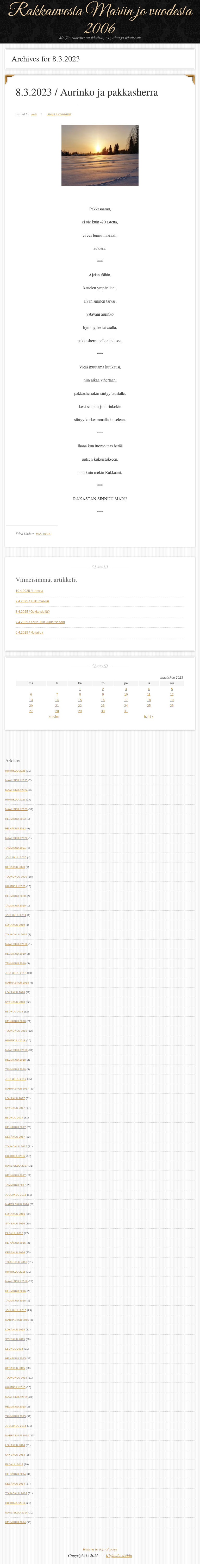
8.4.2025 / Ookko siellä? (33, 612)
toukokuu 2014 (16, 1493)
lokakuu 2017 (15, 1098)
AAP (34, 114)
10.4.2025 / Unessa (29, 591)
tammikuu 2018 (15, 1069)
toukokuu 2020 (16, 876)
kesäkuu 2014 (15, 1483)
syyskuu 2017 (15, 1107)
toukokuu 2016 (16, 1262)
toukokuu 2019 (16, 934)
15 (80, 700)
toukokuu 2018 (16, 1030)
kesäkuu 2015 (15, 1368)
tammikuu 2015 (15, 1416)
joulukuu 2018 (15, 973)
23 (103, 706)
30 (103, 711)
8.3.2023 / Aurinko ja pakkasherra (87, 91)
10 (126, 694)
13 (31, 700)
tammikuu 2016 (15, 1300)
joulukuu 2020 (15, 857)
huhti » (149, 716)
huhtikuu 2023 (15, 799)
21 (57, 706)
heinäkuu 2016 (15, 1242)
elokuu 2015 (14, 1348)
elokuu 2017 (14, 1117)
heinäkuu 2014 (15, 1474)
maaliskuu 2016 (16, 1281)
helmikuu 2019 (15, 953)
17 (126, 700)
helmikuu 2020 (15, 895)
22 (80, 706)
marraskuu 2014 (17, 1435)
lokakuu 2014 (15, 1445)
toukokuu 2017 (16, 1146)
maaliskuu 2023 (16, 809)
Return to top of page (100, 1549)
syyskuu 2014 (15, 1454)
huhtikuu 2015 (15, 1387)
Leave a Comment (59, 114)
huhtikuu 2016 (15, 1271)
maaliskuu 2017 (16, 1165)
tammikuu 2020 (15, 905)
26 (172, 706)
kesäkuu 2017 (15, 1136)
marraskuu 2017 (17, 1088)
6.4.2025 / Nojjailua (29, 632)
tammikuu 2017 (15, 1185)
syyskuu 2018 (15, 1001)
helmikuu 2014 (15, 1522)
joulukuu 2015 (15, 1310)
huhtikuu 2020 (15, 886)
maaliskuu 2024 (16, 790)
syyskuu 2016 (15, 1223)
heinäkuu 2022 (15, 828)
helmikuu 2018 (15, 1059)
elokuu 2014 (14, 1464)
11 (149, 694)
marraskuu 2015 (17, 1319)
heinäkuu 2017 (15, 1127)
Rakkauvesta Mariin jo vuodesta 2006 (100, 20)
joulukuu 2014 (15, 1425)
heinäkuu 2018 (15, 1021)
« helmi (54, 716)
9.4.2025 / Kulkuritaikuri (32, 601)
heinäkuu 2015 (15, 1358)
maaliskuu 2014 (16, 1512)
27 (31, 711)
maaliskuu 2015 (16, 1397)
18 (149, 700)
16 (103, 700)
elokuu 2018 (14, 1011)
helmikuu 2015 (15, 1406)
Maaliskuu (43, 534)
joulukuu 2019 (15, 915)
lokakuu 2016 (15, 1213)
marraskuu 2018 (17, 982)
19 (172, 700)
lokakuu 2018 (15, 992)
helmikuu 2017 (15, 1175)
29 (80, 711)
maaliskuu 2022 (16, 838)
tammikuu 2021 (15, 847)
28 (57, 711)
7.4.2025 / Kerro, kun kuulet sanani (40, 622)
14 (57, 700)
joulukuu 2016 (15, 1194)
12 (172, 694)
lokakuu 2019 (15, 924)
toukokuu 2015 (16, 1377)
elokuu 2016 (14, 1233)
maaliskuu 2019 (16, 944)
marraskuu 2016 (17, 1204)
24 (126, 706)
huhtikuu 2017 (15, 1156)
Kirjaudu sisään (119, 1555)
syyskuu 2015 (15, 1339)
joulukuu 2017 (15, 1079)
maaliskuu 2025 (16, 780)
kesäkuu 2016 (15, 1252)
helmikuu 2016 (15, 1291)
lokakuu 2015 (15, 1329)
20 (31, 706)
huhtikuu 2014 (15, 1503)
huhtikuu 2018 (15, 1040)
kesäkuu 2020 (15, 867)
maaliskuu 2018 (16, 1050)
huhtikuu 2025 (15, 770)
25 (149, 706)
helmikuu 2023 (15, 818)
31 (126, 711)
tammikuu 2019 (15, 963)
